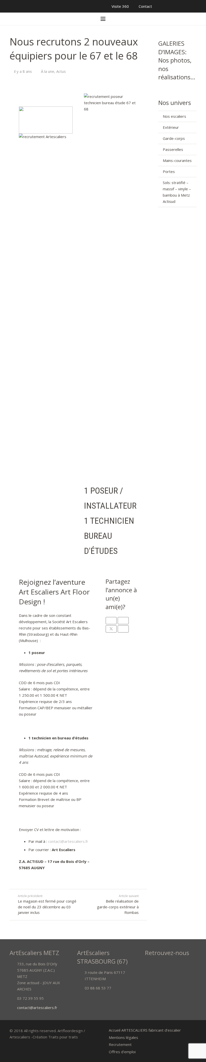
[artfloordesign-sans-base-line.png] (189, 19)
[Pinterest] (30, 6)
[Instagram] (53, 6)
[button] (103, 18)
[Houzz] (37, 6)
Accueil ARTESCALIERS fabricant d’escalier (145, 1030)
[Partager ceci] (123, 620)
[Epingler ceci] (123, 629)
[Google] (15, 6)
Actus (61, 71)
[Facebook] (7, 6)
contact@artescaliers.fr (68, 841)
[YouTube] (22, 6)
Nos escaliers (174, 116)
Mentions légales (123, 1037)
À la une (47, 71)
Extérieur (171, 127)
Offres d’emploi (122, 1051)
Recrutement (120, 1044)
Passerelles (173, 149)
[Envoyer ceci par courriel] (111, 620)
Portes (169, 171)
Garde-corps (174, 138)
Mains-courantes (177, 160)
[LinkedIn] (45, 6)
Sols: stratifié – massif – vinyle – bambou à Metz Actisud (177, 192)
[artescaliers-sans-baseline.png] (16, 19)
